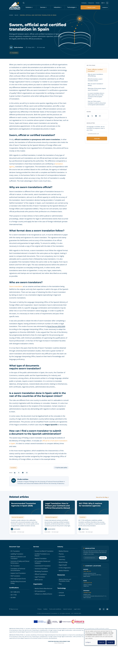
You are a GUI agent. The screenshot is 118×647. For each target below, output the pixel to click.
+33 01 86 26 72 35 (87, 582)
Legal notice (77, 609)
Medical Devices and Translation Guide (65, 580)
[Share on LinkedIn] (14, 472)
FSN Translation (15, 576)
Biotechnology (63, 562)
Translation (15, 52)
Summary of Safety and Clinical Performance (20, 562)
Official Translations (41, 574)
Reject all (101, 642)
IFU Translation (15, 551)
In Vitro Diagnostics (65, 568)
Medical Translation (41, 558)
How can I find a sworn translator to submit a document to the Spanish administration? (97, 102)
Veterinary (62, 559)
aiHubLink (62, 595)
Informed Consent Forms (18, 579)
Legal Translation (40, 577)
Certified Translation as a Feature (42, 555)
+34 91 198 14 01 (87, 571)
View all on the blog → (102, 497)
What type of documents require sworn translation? (97, 89)
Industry (60, 546)
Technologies (71, 7)
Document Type (14, 546)
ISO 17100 (14, 595)
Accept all (110, 642)
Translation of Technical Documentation (18, 569)
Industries (57, 7)
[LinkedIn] (99, 609)
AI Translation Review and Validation (42, 562)
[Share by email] (26, 472)
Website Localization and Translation (18, 557)
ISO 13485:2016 (15, 592)
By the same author (61, 467)
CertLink (61, 593)
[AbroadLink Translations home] (14, 5)
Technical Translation (41, 569)
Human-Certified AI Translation (44, 551)
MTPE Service (39, 580)
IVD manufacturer (40, 591)
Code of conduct (67, 609)
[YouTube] (107, 609)
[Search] (23, 3)
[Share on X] (18, 472)
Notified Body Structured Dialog (18, 582)
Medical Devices (63, 551)
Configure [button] (88, 642)
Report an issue (14, 609)
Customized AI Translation (43, 566)
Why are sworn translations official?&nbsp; (95, 75)
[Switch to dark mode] (107, 2)
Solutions (29, 7)
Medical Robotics (64, 570)
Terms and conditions (55, 609)
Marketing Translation (41, 571)
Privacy (39, 609)
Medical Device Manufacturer (43, 588)
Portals (98, 3)
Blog (16, 15)
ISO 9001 (13, 597)
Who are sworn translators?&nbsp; (95, 84)
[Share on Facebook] (22, 472)
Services (43, 7)
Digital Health (63, 565)
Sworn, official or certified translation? (95, 70)
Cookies (45, 609)
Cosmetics (62, 557)
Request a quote (91, 7)
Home (11, 15)
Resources (91, 3)
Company (83, 3)
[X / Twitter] (103, 609)
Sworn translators (15, 286)
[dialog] (100, 637)
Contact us (105, 7)
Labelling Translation (17, 554)
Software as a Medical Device (43, 594)
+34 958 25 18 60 (87, 592)
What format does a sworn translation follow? (95, 79)
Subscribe (97, 138)
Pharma (61, 554)
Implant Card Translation (18, 573)
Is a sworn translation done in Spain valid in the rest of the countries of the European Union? (96, 95)
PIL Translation (15, 566)
